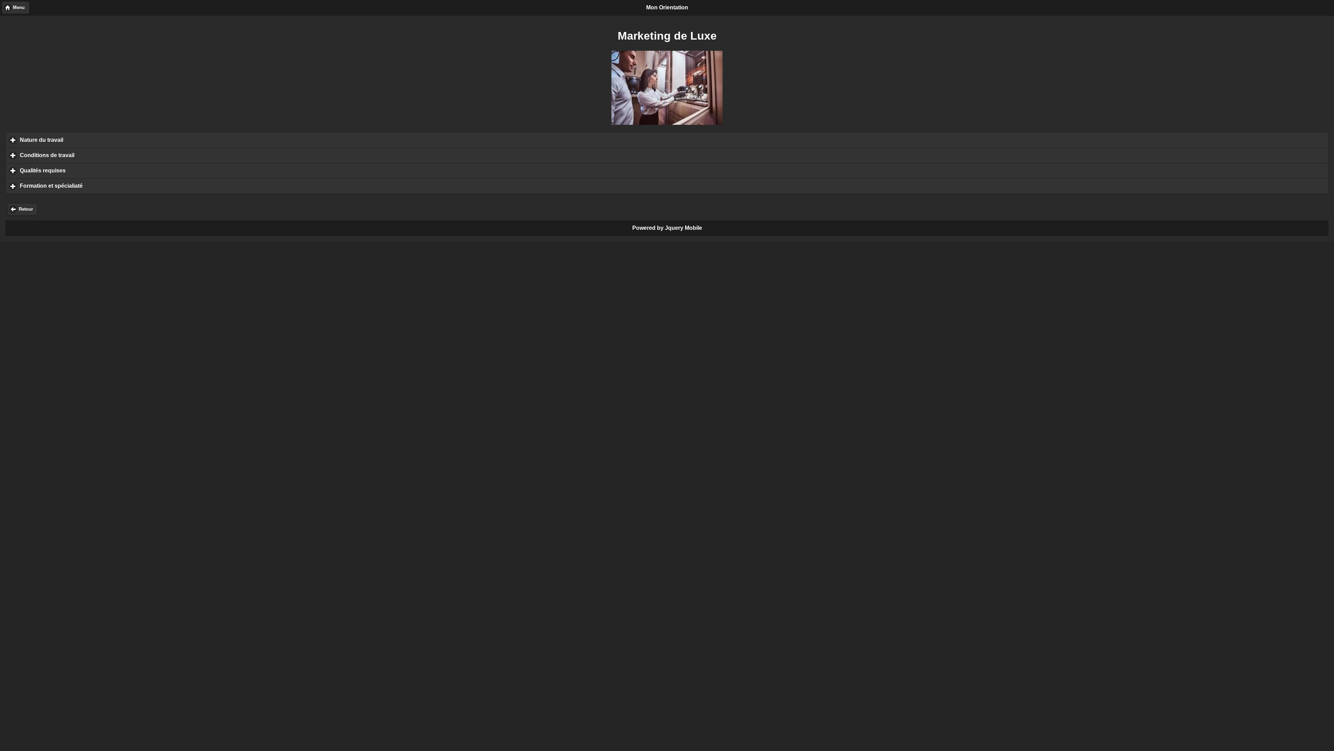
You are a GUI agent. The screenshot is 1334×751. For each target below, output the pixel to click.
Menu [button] (19, 7)
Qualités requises (75, 170)
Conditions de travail (79, 155)
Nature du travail (74, 140)
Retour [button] (26, 209)
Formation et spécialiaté (83, 186)
